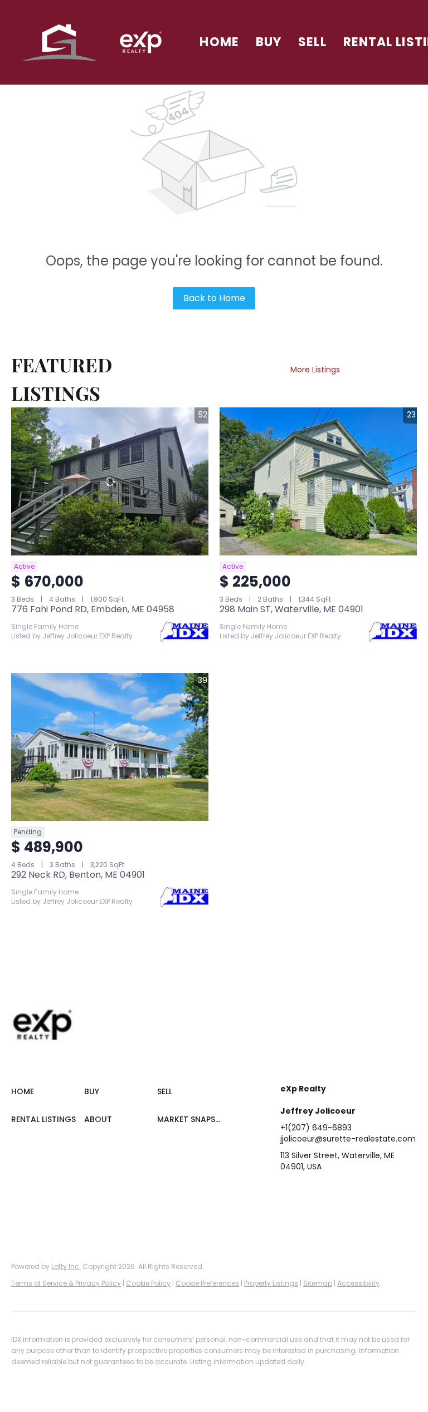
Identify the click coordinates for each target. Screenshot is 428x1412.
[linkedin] (311, 1191)
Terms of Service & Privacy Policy (66, 1283)
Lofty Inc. (66, 1266)
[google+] (288, 1214)
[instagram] (377, 1191)
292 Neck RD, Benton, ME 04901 (78, 874)
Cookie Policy (148, 1283)
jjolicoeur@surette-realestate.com (348, 1138)
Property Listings (271, 1283)
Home (219, 42)
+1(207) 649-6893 (316, 1127)
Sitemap (317, 1283)
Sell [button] (312, 42)
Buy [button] (268, 42)
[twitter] (333, 1191)
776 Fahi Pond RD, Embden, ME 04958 (92, 609)
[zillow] (355, 1191)
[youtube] (400, 1191)
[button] (60, 42)
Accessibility (358, 1283)
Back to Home (214, 298)
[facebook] (288, 1191)
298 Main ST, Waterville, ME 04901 (291, 609)
